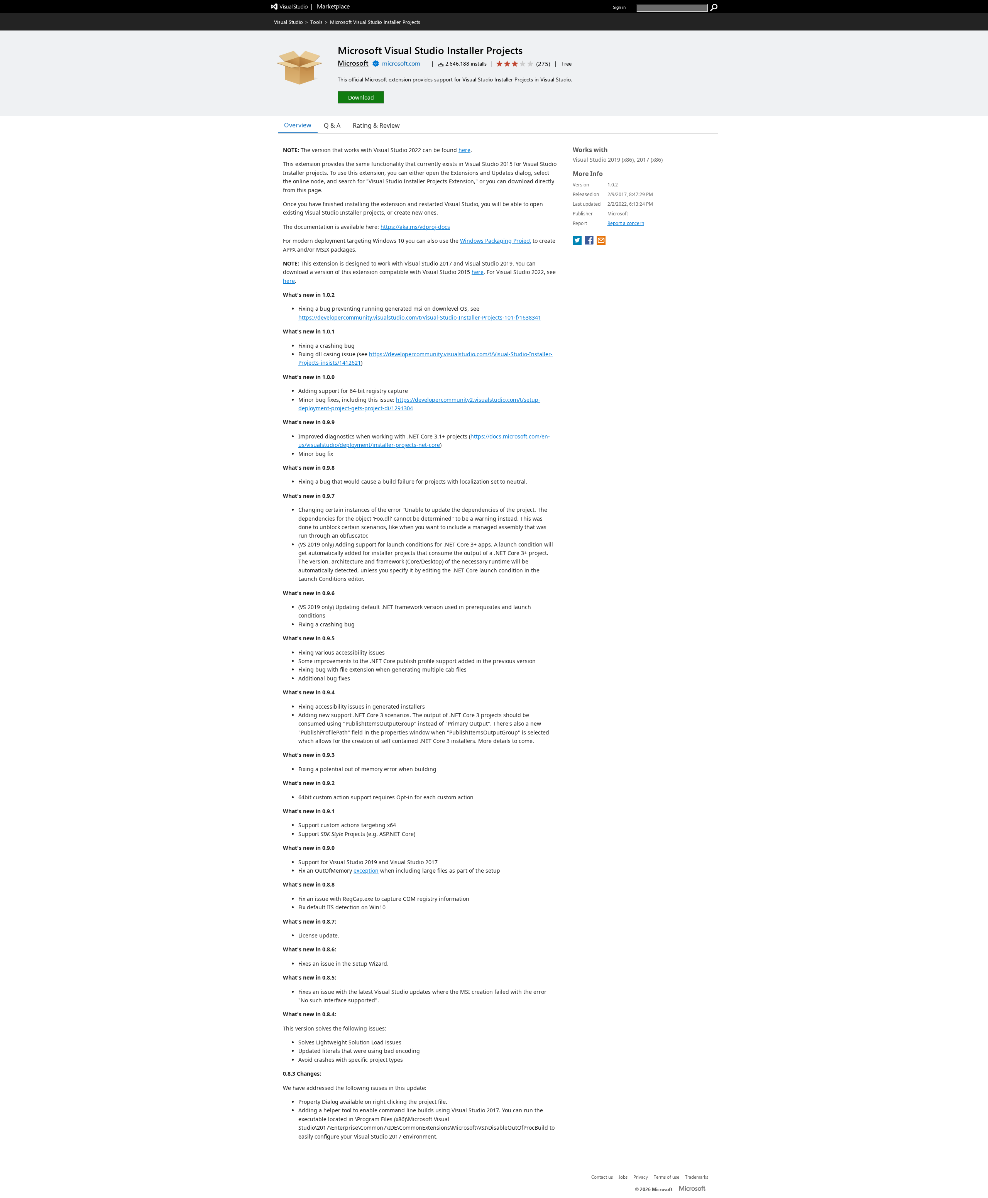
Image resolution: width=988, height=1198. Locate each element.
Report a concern (625, 223)
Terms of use (666, 1177)
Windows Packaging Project (495, 240)
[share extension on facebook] (590, 242)
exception (366, 870)
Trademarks (696, 1177)
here (464, 150)
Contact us (602, 1177)
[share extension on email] (601, 242)
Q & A (332, 125)
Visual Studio (288, 22)
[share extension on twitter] (578, 242)
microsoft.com (401, 63)
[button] (361, 97)
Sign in (619, 7)
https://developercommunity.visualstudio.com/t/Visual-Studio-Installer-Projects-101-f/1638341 (419, 317)
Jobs (623, 1177)
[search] (714, 8)
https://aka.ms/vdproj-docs (415, 226)
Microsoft (353, 63)
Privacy (640, 1177)
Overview (297, 125)
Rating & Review (376, 125)
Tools (316, 22)
